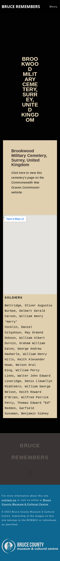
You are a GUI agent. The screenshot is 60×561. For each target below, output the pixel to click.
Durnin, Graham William (25, 343)
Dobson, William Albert (25, 338)
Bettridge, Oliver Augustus (28, 305)
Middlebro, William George (27, 386)
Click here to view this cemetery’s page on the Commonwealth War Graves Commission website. (27, 182)
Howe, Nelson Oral (20, 365)
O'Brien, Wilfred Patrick (27, 397)
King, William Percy (22, 370)
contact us (9, 500)
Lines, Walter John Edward (27, 376)
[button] (30, 473)
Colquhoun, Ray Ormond (24, 332)
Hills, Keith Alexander (25, 359)
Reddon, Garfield (19, 408)
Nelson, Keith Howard (23, 392)
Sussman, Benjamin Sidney (27, 413)
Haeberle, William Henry (26, 354)
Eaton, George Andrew (23, 348)
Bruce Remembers (21, 6)
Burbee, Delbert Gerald (25, 311)
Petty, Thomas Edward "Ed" (27, 403)
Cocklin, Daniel (18, 327)
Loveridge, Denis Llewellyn (28, 381)
